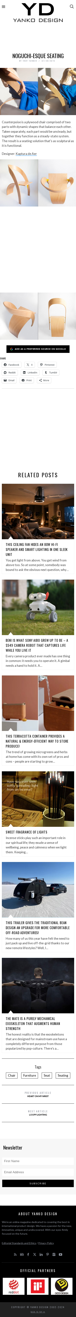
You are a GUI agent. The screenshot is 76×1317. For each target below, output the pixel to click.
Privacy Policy (46, 1243)
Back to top (37, 1312)
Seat (47, 1075)
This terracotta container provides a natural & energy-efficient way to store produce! (37, 741)
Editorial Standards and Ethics (19, 1243)
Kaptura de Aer (26, 154)
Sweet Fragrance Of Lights (26, 832)
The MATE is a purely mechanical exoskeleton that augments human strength (33, 1023)
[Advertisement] (38, 38)
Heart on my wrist (38, 1094)
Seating (63, 1075)
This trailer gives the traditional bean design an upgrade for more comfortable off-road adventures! (38, 927)
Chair (11, 1075)
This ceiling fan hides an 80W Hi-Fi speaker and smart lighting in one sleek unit (37, 549)
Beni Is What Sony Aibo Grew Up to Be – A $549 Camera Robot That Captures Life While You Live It (37, 645)
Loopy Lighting (38, 1112)
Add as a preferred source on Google (40, 349)
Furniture (29, 1075)
